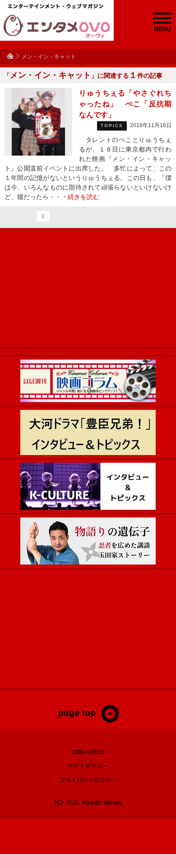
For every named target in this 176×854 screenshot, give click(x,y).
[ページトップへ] (88, 720)
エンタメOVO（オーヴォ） (57, 26)
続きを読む (83, 196)
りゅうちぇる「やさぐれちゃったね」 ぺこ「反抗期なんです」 (125, 104)
